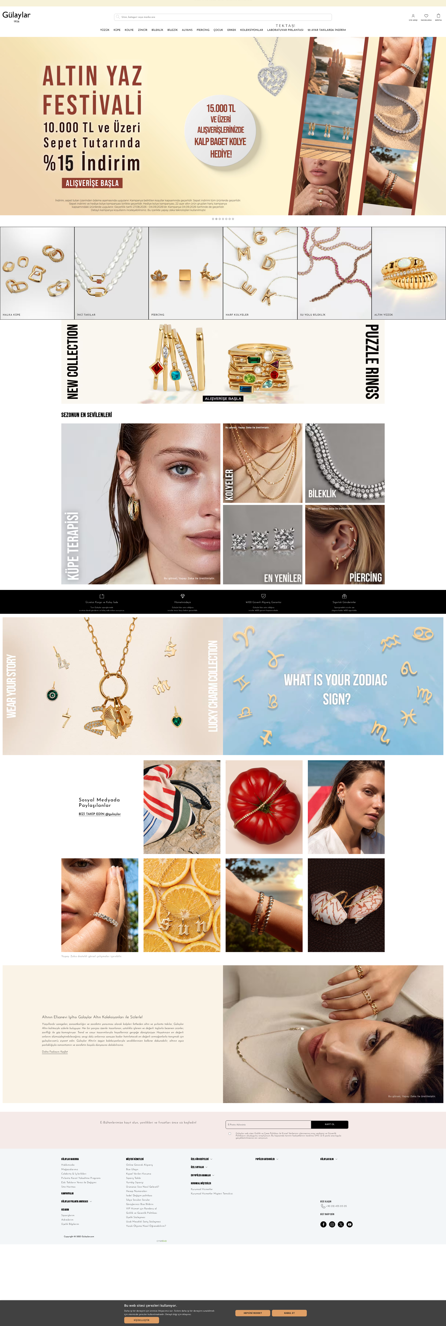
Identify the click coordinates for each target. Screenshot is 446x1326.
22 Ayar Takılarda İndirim (327, 30)
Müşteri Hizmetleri (135, 1159)
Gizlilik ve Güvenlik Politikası (141, 1213)
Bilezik (172, 30)
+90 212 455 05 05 (336, 1206)
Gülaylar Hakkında (70, 1159)
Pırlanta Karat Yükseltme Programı (81, 1178)
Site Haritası (68, 1187)
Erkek (231, 30)
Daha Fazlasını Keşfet (55, 1051)
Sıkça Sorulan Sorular (138, 1200)
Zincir (142, 30)
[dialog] (223, 1313)
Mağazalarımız (69, 1169)
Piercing (203, 30)
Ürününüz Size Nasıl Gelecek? (142, 1187)
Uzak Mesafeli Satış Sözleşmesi (143, 1221)
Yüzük (104, 30)
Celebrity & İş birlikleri (73, 1174)
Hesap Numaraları (136, 1191)
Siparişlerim (67, 1215)
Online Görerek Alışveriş (139, 1165)
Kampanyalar (67, 1193)
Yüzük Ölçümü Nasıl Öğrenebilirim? (146, 1226)
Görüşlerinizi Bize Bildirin (139, 1204)
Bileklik (157, 30)
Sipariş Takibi (133, 1178)
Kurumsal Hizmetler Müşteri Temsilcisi (212, 1193)
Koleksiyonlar (251, 30)
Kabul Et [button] (289, 1313)
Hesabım (65, 1209)
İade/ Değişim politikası (139, 1195)
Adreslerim (67, 1220)
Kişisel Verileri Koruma (138, 1174)
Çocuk (218, 30)
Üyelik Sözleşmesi (135, 1217)
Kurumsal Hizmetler (202, 1189)
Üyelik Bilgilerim (70, 1224)
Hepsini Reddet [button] (253, 1313)
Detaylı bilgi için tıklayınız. (178, 1314)
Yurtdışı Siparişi (135, 1182)
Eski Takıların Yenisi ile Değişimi (78, 1182)
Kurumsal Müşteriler (201, 1183)
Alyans (187, 30)
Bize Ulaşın (132, 1169)
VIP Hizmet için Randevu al (141, 1208)
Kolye (129, 30)
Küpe (117, 30)
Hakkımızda (67, 1165)
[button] (213, 219)
